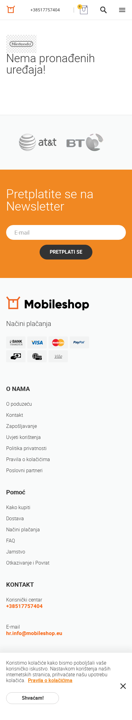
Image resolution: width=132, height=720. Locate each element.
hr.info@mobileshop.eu (34, 633)
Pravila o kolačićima (28, 459)
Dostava (15, 518)
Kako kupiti (18, 507)
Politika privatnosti (26, 448)
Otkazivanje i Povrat (27, 563)
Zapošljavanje (21, 426)
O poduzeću (19, 404)
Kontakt (14, 415)
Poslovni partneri (24, 470)
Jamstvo (15, 552)
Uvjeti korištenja (23, 437)
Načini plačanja (23, 530)
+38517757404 (45, 9)
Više (58, 356)
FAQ (10, 541)
